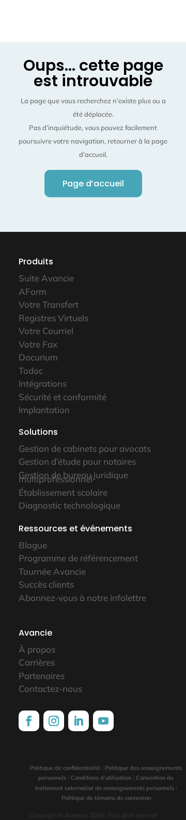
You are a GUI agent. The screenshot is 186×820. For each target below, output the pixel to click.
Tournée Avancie (52, 571)
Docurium (38, 357)
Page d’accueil (93, 184)
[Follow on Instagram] (53, 721)
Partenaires (42, 675)
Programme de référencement (78, 558)
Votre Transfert (49, 304)
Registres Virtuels (53, 317)
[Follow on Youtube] (103, 721)
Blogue (33, 545)
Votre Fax (38, 344)
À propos (37, 649)
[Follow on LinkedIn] (78, 721)
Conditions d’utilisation (101, 777)
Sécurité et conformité (62, 396)
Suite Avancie (46, 278)
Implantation (44, 409)
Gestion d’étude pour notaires (77, 461)
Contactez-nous (50, 688)
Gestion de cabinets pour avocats (85, 448)
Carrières (37, 662)
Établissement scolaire (63, 492)
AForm (33, 291)
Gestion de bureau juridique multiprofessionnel (73, 477)
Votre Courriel (46, 330)
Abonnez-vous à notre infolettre (82, 597)
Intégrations (43, 383)
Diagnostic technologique (69, 505)
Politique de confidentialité (65, 767)
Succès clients (46, 584)
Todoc (31, 370)
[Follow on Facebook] (29, 721)
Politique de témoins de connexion (106, 797)
